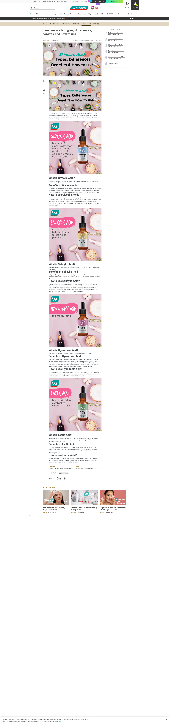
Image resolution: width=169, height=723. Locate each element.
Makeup (53, 14)
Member (38, 14)
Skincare (46, 14)
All (44, 24)
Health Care (66, 24)
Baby (89, 14)
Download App (75, 1)
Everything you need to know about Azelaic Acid (116, 51)
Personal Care (68, 14)
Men (84, 14)
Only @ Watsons (111, 14)
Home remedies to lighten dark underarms (115, 39)
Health (60, 14)
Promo (32, 14)
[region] (84, 720)
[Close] (166, 720)
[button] (135, 5)
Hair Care (78, 14)
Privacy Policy (57, 721)
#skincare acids (63, 473)
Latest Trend (86, 24)
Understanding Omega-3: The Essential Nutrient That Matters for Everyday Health (116, 57)
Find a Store (84, 1)
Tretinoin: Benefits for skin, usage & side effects (115, 33)
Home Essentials (98, 14)
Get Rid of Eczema (113, 63)
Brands (130, 14)
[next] (122, 14)
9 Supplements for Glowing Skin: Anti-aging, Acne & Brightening (115, 45)
